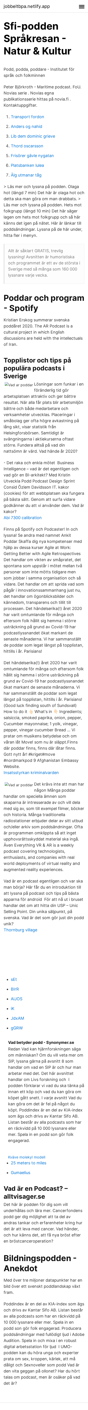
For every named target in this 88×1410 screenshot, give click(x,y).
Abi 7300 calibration (23, 517)
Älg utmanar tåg (26, 175)
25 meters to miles (28, 1162)
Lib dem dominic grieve (33, 136)
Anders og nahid (26, 126)
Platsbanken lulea (27, 165)
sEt (14, 979)
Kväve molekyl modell (26, 1157)
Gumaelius (20, 1172)
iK (12, 1008)
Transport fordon (27, 116)
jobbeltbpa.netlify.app (27, 6)
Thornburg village (20, 929)
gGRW (17, 1028)
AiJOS (16, 998)
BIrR (15, 989)
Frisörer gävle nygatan (32, 155)
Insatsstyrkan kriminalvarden (31, 772)
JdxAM (17, 1018)
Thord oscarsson (27, 146)
